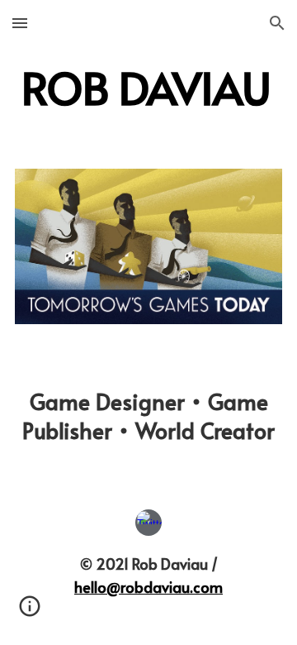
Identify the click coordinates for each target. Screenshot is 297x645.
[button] (20, 22)
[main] (148, 87)
